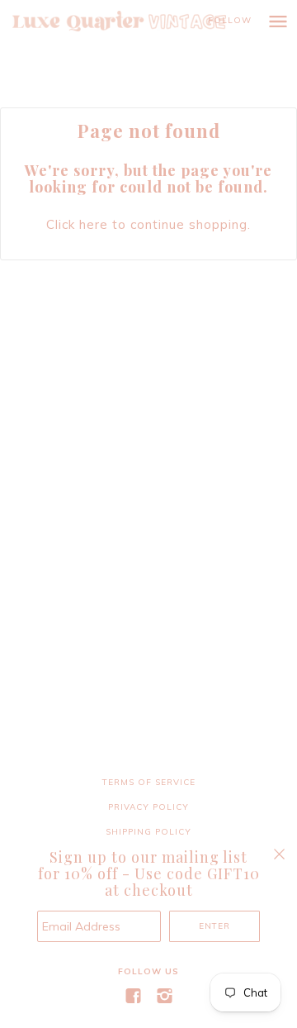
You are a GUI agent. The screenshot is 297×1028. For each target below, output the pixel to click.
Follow (230, 20)
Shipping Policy (148, 831)
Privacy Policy (148, 807)
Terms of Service (149, 782)
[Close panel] (279, 854)
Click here (77, 224)
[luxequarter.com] (135, 21)
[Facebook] (133, 996)
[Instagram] (164, 996)
